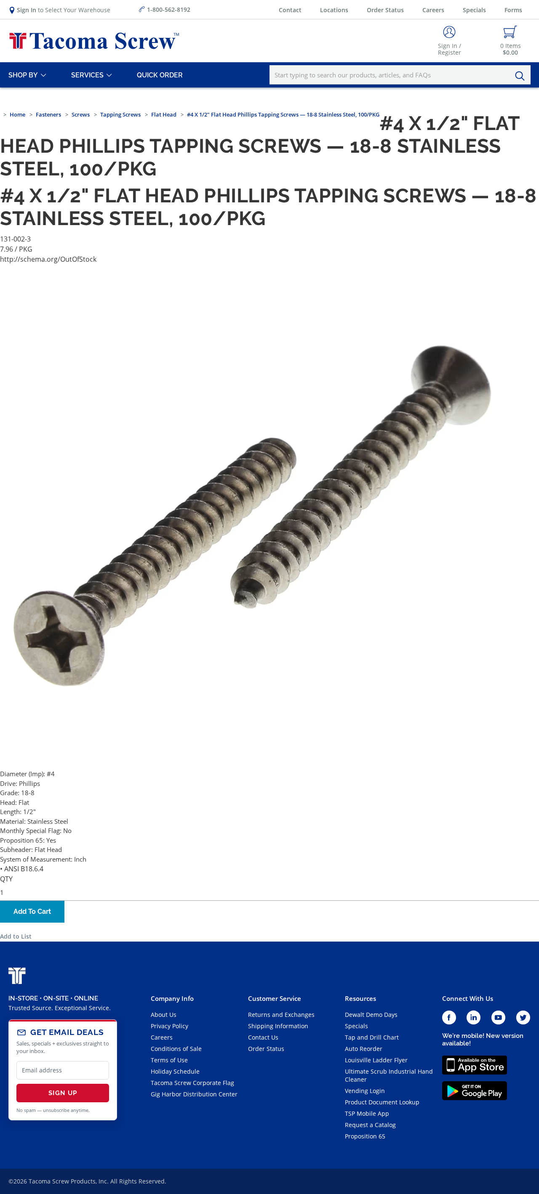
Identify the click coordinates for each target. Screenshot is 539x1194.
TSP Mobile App (367, 1113)
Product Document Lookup (382, 1102)
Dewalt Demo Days (371, 1015)
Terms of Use (169, 1060)
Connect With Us (467, 998)
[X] (523, 1018)
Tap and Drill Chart (372, 1037)
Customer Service (274, 998)
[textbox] (400, 75)
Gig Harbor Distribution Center (194, 1094)
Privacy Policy (169, 1026)
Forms (513, 10)
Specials (474, 10)
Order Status (385, 10)
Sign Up (62, 1093)
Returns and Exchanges (281, 1015)
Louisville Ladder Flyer (376, 1060)
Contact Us (263, 1037)
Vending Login (365, 1091)
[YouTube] (498, 1018)
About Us (163, 1015)
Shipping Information (278, 1026)
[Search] (522, 76)
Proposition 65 (365, 1136)
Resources (360, 998)
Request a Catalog (370, 1125)
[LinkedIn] (473, 1018)
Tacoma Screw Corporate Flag (192, 1083)
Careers (433, 10)
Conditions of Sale (176, 1049)
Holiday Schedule (175, 1071)
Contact (290, 10)
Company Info (172, 998)
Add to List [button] (16, 936)
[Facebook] (449, 1018)
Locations (334, 10)
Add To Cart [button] (32, 911)
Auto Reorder (363, 1049)
